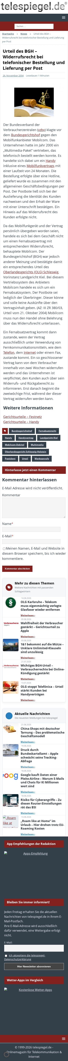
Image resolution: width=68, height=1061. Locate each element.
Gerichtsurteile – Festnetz (22, 417)
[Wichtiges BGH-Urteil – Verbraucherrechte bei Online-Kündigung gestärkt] (10, 666)
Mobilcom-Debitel (14, 444)
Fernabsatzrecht (47, 430)
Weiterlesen (28, 615)
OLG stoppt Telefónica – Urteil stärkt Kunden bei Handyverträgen (42, 690)
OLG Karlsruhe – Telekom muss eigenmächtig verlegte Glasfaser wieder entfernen (41, 606)
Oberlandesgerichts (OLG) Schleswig (30, 272)
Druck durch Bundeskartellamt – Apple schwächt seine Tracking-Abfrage (39, 755)
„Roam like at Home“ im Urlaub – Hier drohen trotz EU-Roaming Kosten (42, 825)
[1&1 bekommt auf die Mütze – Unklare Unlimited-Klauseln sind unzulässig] (10, 645)
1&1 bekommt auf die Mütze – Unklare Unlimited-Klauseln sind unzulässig (42, 648)
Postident (10, 458)
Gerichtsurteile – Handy (21, 422)
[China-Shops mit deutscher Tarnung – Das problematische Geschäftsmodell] (10, 729)
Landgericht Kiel (49, 437)
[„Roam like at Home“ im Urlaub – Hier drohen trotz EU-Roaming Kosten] (10, 821)
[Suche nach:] (34, 26)
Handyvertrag (25, 437)
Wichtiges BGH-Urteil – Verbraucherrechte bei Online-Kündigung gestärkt (42, 669)
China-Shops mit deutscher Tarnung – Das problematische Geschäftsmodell (42, 732)
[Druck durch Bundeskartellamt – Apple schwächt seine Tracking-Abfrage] (10, 750)
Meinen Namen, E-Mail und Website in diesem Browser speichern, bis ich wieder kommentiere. (34, 553)
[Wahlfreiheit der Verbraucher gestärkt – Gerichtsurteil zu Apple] (10, 624)
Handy (50, 160)
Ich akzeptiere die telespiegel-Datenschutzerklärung (24, 957)
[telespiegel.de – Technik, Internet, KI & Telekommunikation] (34, 7)
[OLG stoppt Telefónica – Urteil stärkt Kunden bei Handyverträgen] (10, 687)
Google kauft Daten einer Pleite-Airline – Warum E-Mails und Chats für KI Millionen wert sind (42, 780)
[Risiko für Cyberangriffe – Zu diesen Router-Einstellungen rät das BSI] (10, 800)
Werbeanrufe (42, 458)
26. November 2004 (13, 75)
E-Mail (7, 536)
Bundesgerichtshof (25, 135)
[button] (63, 17)
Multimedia (37, 444)
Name (6, 523)
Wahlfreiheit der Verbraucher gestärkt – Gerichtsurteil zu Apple (42, 627)
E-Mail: (8, 942)
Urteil (25, 458)
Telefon (8, 352)
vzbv (41, 130)
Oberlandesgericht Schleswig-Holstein (25, 451)
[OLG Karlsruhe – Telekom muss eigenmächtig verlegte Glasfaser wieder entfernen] (10, 602)
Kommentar (11, 495)
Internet (30, 352)
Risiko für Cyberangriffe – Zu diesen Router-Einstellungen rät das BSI (41, 803)
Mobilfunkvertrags (40, 166)
